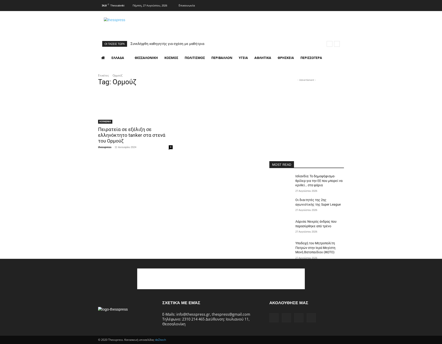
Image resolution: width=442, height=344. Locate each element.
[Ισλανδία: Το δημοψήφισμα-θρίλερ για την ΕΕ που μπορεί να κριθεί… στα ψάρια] (280, 182)
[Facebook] (313, 5)
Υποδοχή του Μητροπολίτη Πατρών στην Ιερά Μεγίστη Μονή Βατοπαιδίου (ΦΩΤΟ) (315, 247)
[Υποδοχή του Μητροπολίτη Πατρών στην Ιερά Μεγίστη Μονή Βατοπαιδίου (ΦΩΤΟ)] (280, 249)
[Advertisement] (306, 111)
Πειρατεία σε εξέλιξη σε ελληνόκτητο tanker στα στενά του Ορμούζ (131, 135)
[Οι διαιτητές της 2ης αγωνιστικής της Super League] (280, 205)
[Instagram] (322, 5)
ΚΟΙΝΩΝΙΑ (105, 121)
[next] (337, 44)
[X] (331, 5)
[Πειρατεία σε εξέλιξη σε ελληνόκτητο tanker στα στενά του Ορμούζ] (135, 105)
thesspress (104, 147)
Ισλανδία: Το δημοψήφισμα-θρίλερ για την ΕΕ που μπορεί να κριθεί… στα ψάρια (319, 180)
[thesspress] (138, 25)
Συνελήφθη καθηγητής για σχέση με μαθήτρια (167, 44)
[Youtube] (340, 5)
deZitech (160, 340)
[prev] (329, 44)
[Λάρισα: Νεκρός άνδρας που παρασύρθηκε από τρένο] (280, 227)
